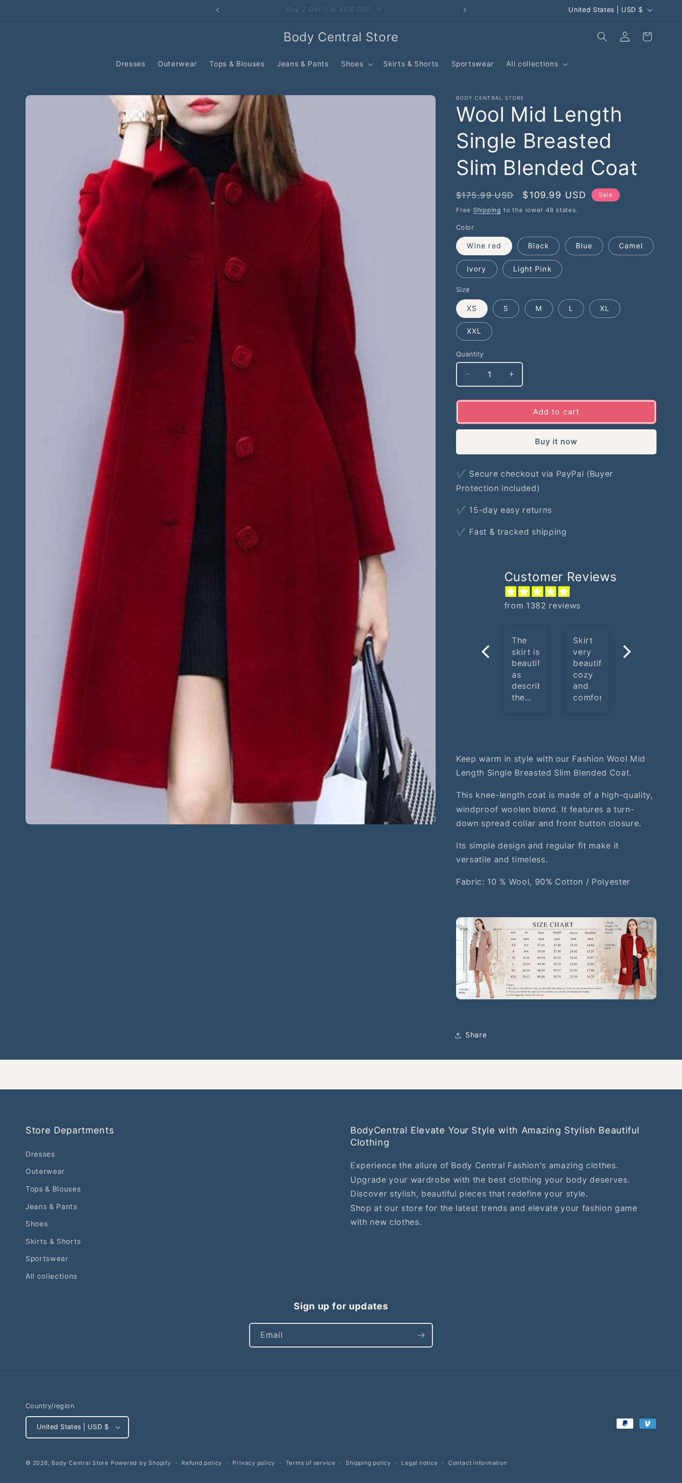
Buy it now (556, 441)
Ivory (477, 268)
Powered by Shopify (141, 1462)
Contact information (478, 1462)
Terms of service (310, 1462)
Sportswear (47, 1258)
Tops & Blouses (53, 1189)
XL (605, 308)
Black (538, 245)
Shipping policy (368, 1462)
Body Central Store (80, 1462)
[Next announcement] (465, 9)
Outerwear (45, 1171)
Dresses (40, 1154)
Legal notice (419, 1462)
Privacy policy (253, 1462)
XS (472, 308)
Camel (631, 245)
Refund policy (201, 1462)
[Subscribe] (421, 1335)
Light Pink (532, 268)
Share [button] (476, 1034)
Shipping (487, 209)
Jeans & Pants (51, 1206)
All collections (51, 1276)
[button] (356, 64)
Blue (584, 245)
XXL (474, 331)
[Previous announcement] (217, 9)
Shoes (37, 1223)
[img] (561, 591)
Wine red (484, 245)
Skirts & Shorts (53, 1241)
